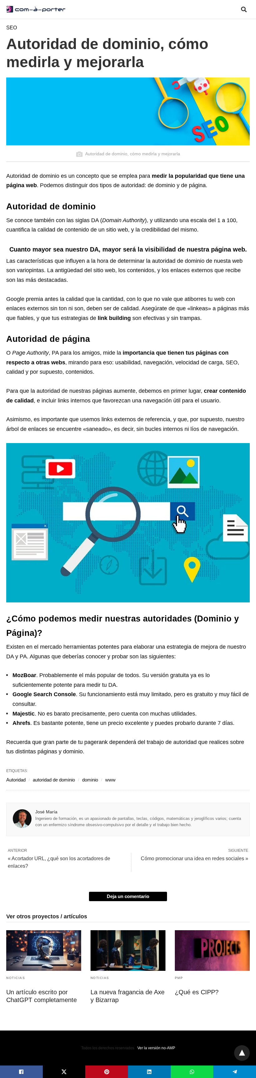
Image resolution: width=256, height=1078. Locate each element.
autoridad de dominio (54, 779)
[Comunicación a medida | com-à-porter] (36, 9)
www (110, 779)
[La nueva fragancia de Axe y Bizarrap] (128, 950)
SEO (11, 27)
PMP (179, 978)
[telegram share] (234, 1072)
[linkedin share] (149, 1072)
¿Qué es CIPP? (197, 992)
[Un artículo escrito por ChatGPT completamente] (43, 950)
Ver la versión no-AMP (156, 1048)
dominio (90, 779)
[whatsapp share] (192, 1072)
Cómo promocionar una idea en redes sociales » (194, 858)
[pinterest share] (106, 1072)
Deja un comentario (128, 896)
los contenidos (136, 270)
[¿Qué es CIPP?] (212, 950)
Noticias (15, 978)
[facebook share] (21, 1072)
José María (46, 811)
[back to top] (242, 1053)
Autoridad (16, 779)
